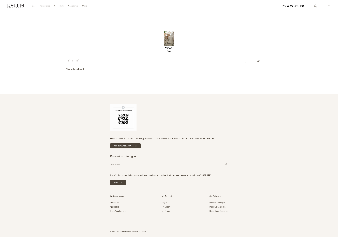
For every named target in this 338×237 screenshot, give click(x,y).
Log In (164, 202)
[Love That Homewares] (16, 6)
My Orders (166, 207)
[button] (329, 6)
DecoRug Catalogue (217, 207)
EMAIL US (118, 182)
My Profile (166, 211)
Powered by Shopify (139, 232)
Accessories (73, 6)
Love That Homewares (123, 232)
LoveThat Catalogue (217, 202)
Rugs (33, 6)
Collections (59, 6)
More (84, 6)
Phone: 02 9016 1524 (293, 6)
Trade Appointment (118, 211)
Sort (258, 61)
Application (114, 207)
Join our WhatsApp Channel (125, 146)
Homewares (44, 6)
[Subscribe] (224, 164)
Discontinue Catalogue (218, 211)
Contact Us (114, 202)
